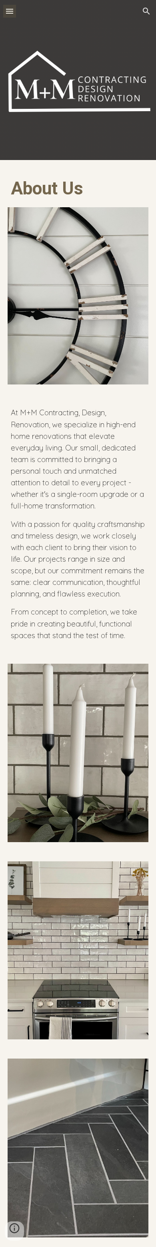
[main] (78, 188)
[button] (9, 11)
